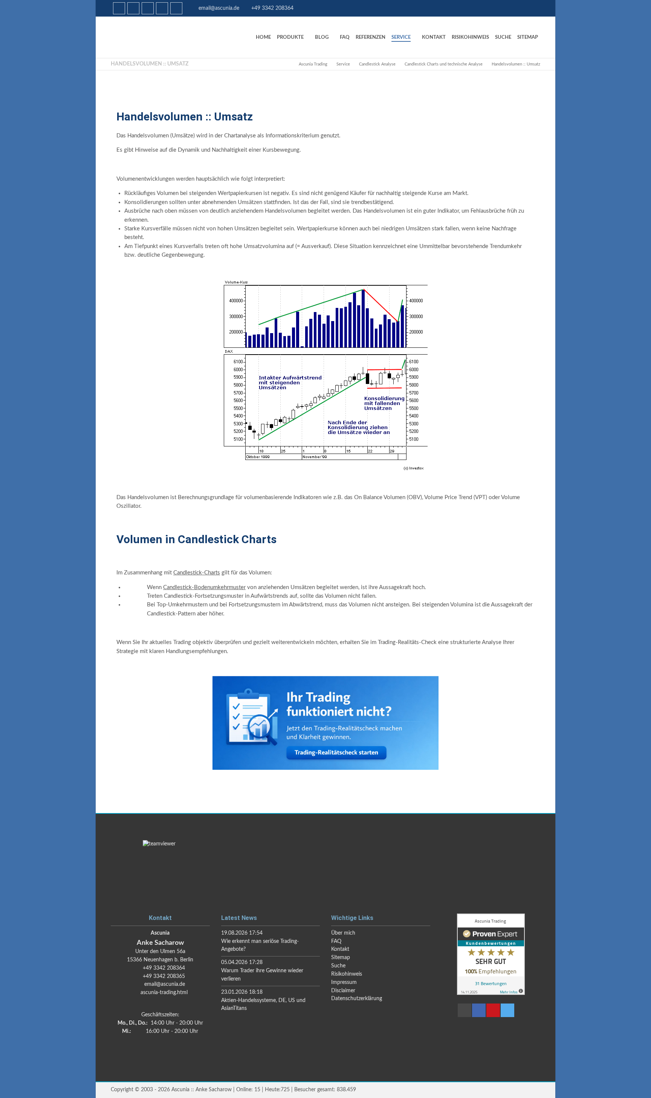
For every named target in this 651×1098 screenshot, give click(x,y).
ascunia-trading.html (164, 992)
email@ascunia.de (219, 8)
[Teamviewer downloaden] (325, 870)
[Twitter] (176, 8)
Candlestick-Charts (196, 573)
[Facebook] (133, 8)
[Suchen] (148, 8)
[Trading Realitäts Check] (325, 723)
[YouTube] (162, 8)
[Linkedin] (119, 8)
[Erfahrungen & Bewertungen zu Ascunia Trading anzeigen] (491, 993)
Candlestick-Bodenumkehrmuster (204, 587)
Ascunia (167, 37)
